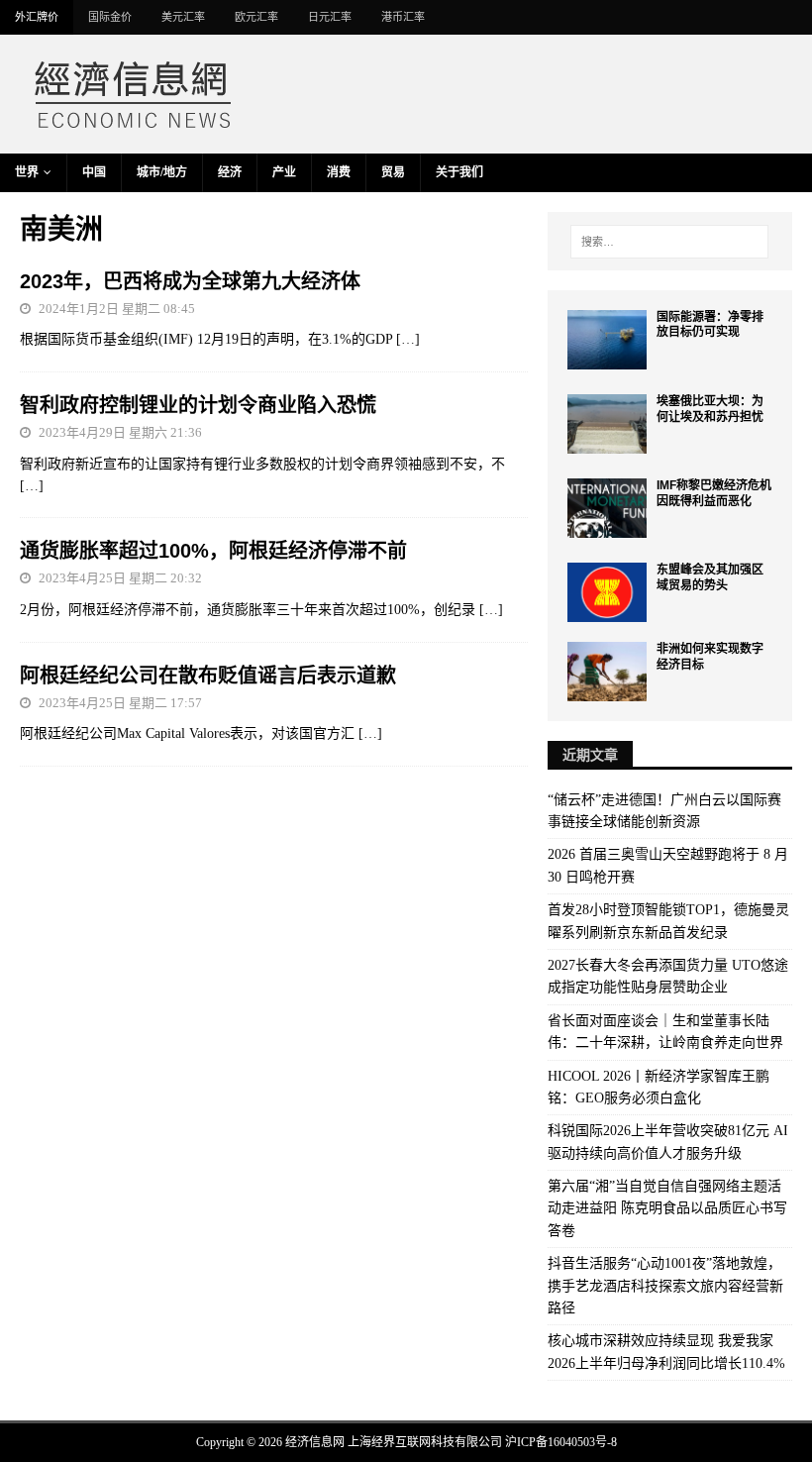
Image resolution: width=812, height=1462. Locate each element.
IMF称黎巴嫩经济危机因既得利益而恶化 (714, 493)
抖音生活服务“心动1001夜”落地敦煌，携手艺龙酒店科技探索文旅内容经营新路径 (665, 1285)
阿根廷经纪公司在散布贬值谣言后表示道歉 (208, 675)
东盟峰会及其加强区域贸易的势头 (710, 577)
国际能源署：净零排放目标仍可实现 (710, 325)
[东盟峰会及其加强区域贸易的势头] (607, 592)
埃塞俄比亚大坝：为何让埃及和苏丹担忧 (710, 409)
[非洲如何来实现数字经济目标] (607, 671)
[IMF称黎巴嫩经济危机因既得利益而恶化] (607, 508)
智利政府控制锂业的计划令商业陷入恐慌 (198, 405)
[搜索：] (669, 242)
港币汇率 (403, 17)
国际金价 (110, 17)
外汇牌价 (36, 17)
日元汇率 (330, 17)
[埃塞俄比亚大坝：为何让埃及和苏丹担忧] (607, 424)
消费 (339, 172)
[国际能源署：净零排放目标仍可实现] (607, 339)
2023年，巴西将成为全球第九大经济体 (190, 281)
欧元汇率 (256, 17)
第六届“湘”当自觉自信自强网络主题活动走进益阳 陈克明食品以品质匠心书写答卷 (667, 1208)
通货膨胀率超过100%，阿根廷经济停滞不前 (213, 551)
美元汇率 (183, 17)
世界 (27, 172)
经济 (230, 172)
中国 (94, 172)
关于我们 (459, 172)
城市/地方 (162, 172)
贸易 (393, 172)
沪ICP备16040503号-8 (561, 1442)
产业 (284, 172)
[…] (408, 339)
